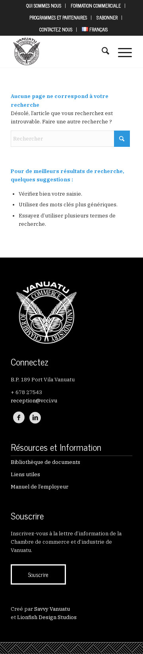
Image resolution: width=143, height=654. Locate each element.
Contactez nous (55, 29)
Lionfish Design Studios (47, 617)
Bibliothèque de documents (45, 462)
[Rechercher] (101, 51)
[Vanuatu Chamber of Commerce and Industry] (59, 51)
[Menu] (121, 51)
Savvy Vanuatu (52, 609)
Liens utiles (25, 474)
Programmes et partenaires (58, 17)
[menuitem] (44, 6)
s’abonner (107, 17)
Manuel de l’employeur (39, 486)
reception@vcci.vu (34, 400)
